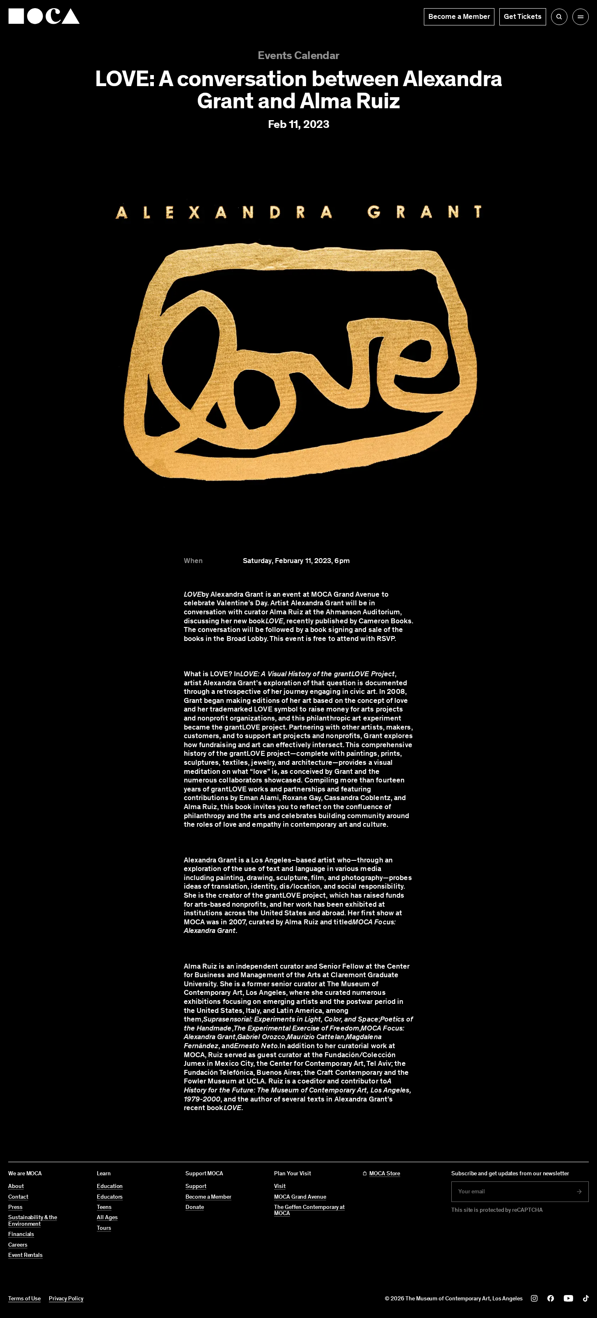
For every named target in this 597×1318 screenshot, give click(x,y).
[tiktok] (586, 1298)
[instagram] (534, 1298)
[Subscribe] (579, 1191)
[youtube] (568, 1298)
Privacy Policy (66, 1298)
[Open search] (559, 17)
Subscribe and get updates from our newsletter (510, 1173)
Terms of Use (24, 1298)
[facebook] (550, 1298)
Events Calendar (298, 55)
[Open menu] (580, 17)
